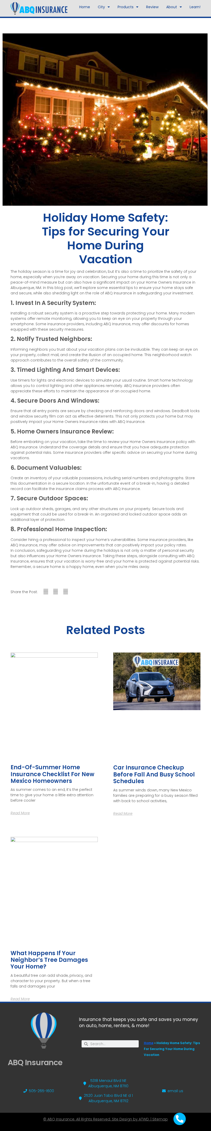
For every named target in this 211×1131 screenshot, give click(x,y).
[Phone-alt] (179, 1119)
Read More (20, 813)
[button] (46, 592)
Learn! (195, 7)
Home (84, 7)
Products (126, 7)
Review (152, 7)
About (171, 7)
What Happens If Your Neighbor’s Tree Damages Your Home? (49, 960)
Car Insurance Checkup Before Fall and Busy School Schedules (154, 774)
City (101, 7)
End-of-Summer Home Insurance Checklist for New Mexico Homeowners (52, 774)
